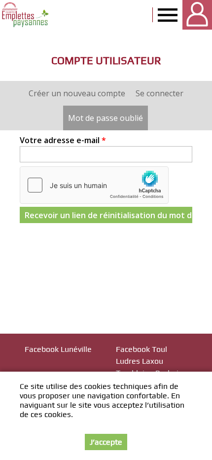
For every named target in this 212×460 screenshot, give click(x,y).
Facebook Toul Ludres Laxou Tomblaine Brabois (149, 361)
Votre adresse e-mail (63, 140)
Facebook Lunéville (58, 349)
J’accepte (106, 442)
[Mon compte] (197, 15)
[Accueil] (26, 15)
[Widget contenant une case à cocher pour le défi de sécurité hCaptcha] (94, 185)
